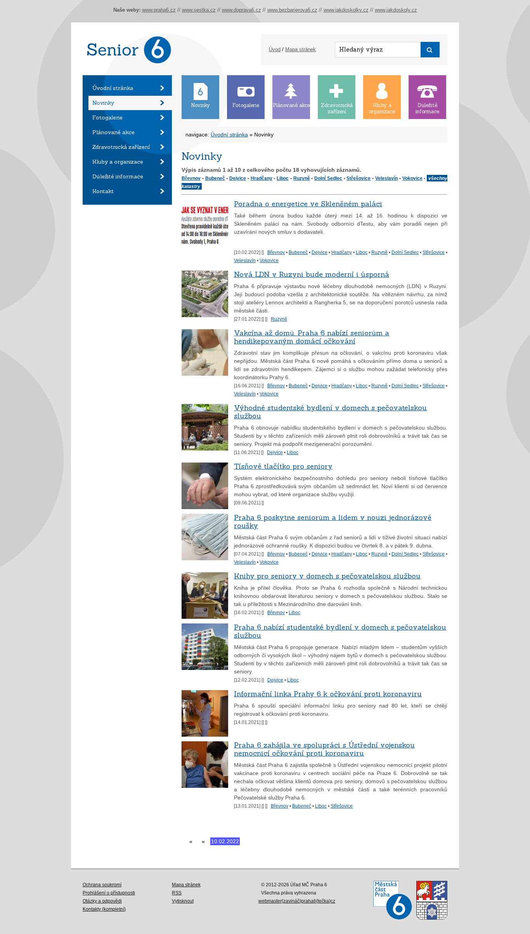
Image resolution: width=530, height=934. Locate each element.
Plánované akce (113, 132)
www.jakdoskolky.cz (346, 10)
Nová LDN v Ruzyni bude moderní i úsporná (311, 274)
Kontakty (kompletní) (104, 909)
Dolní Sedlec (328, 178)
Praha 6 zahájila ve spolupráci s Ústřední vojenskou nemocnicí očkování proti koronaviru (324, 749)
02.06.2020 (259, 841)
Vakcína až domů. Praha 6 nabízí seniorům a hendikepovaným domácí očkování (311, 336)
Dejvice (237, 178)
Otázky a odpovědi (102, 901)
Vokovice (412, 178)
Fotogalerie (107, 117)
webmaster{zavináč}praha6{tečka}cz (296, 901)
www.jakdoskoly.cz (396, 10)
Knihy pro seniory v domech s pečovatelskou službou (327, 575)
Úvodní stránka (112, 88)
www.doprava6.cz (241, 10)
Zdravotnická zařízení (121, 146)
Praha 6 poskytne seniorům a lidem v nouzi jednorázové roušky (332, 521)
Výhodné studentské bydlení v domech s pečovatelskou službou (330, 411)
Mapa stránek (300, 49)
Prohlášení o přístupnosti (109, 893)
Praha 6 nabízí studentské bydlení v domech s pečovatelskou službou (340, 631)
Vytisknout (183, 901)
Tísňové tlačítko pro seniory (283, 466)
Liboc (283, 178)
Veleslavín (386, 178)
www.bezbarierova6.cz (292, 10)
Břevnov (191, 178)
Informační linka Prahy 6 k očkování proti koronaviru (328, 693)
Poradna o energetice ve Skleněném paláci (308, 203)
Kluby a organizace (117, 161)
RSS (177, 893)
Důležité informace (117, 176)
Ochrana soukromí (102, 884)
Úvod (275, 49)
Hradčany (261, 178)
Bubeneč (215, 178)
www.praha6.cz (159, 10)
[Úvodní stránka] (127, 73)
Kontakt (103, 191)
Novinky (103, 102)
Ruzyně (301, 178)
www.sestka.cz (199, 10)
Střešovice (358, 178)
